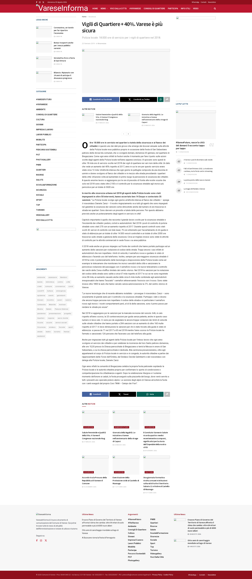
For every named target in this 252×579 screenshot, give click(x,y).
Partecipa (173, 8)
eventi (51, 295)
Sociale (40, 195)
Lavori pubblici (43, 135)
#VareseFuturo (121, 427)
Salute (39, 180)
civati (39, 286)
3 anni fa (58, 64)
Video (195, 8)
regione (51, 318)
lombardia (41, 304)
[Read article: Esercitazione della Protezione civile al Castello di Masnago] (126, 465)
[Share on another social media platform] (167, 99)
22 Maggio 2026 (149, 125)
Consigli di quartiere (154, 8)
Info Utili (185, 8)
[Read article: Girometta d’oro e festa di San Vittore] (44, 62)
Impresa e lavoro (44, 130)
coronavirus (60, 286)
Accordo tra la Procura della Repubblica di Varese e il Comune (94, 480)
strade (40, 332)
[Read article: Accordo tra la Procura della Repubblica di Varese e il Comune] (95, 465)
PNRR (38, 165)
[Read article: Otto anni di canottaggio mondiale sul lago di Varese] (180, 543)
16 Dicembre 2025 (89, 487)
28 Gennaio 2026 (151, 451)
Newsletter (212, 2)
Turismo (40, 210)
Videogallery (42, 215)
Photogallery (43, 160)
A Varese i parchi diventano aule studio (198, 160)
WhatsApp (195, 2)
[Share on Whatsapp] (161, 99)
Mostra (40, 309)
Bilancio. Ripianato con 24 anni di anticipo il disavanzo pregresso (64, 75)
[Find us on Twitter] (43, 2)
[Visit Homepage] (62, 8)
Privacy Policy (157, 575)
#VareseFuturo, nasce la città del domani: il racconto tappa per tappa (190, 145)
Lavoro (68, 300)
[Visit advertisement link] (56, 244)
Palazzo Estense (61, 309)
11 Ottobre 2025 (120, 487)
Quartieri (41, 170)
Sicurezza (92, 17)
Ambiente (40, 109)
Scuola (40, 323)
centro (60, 282)
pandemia (41, 313)
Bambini (63, 277)
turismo (57, 332)
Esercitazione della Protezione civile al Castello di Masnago (126, 480)
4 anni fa (58, 51)
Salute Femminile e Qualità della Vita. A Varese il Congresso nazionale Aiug (109, 117)
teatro (48, 332)
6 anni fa (58, 36)
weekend (41, 336)
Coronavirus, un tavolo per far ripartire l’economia (64, 30)
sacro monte (63, 318)
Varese (66, 332)
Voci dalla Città (118, 8)
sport (71, 327)
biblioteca (50, 282)
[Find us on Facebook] (36, 2)
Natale (48, 309)
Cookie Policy (168, 575)
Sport (39, 200)
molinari (62, 304)
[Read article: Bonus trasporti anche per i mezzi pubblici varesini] (44, 47)
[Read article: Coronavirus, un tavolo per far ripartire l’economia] (44, 31)
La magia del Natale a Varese (194, 189)
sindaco (52, 327)
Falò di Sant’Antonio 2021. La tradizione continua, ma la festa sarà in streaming (198, 169)
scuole (49, 323)
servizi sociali (61, 323)
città (68, 282)
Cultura (149, 472)
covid (71, 286)
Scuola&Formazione (46, 185)
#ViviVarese (135, 8)
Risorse (40, 175)
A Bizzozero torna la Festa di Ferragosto (98, 538)
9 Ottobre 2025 (150, 493)
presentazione (55, 313)
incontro (50, 300)
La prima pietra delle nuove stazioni (197, 180)
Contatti (203, 2)
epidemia (41, 295)
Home (95, 8)
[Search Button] (215, 8)
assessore (53, 277)
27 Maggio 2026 (103, 123)
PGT (38, 155)
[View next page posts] (128, 134)
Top (38, 205)
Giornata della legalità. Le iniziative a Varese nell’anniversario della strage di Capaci (155, 118)
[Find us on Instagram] (40, 2)
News (103, 8)
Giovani (39, 125)
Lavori (59, 300)
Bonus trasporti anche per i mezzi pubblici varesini (63, 45)
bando (40, 282)
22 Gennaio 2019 (88, 43)
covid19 (40, 291)
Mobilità (40, 140)
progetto (67, 313)
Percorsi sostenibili (46, 150)
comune (48, 286)
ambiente (41, 277)
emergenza (61, 291)
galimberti (61, 295)
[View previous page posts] (124, 134)
